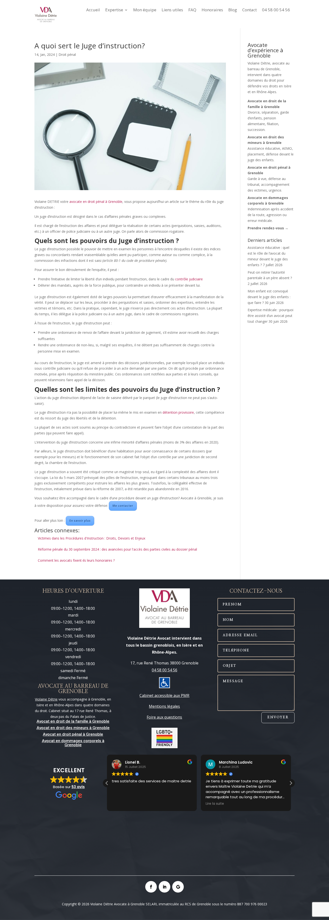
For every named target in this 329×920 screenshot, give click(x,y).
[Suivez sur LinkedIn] (164, 887)
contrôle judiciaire (189, 279)
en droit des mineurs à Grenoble (79, 727)
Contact (249, 10)
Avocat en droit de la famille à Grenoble (73, 721)
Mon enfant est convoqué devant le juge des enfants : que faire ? (269, 297)
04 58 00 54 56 (276, 10)
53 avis (78, 786)
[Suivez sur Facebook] (151, 887)
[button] (290, 783)
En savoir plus (80, 521)
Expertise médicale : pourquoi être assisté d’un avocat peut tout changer (270, 316)
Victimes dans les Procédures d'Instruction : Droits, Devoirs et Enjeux (91, 538)
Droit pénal (67, 54)
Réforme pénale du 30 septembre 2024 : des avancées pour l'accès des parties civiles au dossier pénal (117, 549)
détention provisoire (178, 412)
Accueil (93, 10)
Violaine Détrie (46, 699)
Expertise (114, 10)
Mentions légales (164, 706)
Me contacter (122, 506)
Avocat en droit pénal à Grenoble (73, 734)
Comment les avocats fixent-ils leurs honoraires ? (76, 560)
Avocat (43, 727)
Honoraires (212, 10)
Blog (232, 10)
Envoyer (278, 717)
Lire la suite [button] (215, 804)
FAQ (192, 10)
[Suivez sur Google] (178, 887)
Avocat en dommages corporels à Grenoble (73, 742)
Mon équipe (144, 10)
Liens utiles (172, 10)
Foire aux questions (164, 717)
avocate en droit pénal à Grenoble (95, 201)
